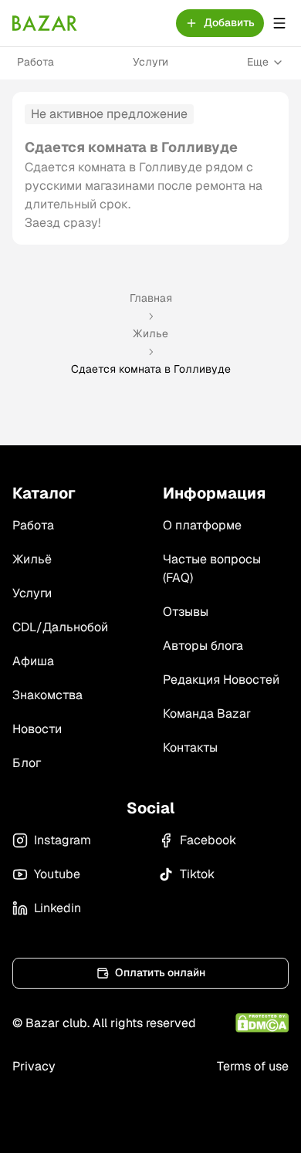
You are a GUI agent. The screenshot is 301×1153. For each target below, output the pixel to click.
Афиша (33, 661)
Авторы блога (203, 645)
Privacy (34, 1066)
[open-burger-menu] (279, 23)
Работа (35, 62)
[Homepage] (44, 23)
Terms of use (253, 1066)
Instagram (62, 840)
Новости (37, 729)
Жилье (150, 333)
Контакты (190, 747)
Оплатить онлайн (160, 972)
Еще (258, 62)
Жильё (32, 559)
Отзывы (185, 612)
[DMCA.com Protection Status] (262, 1023)
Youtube (57, 874)
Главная (151, 298)
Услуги (150, 62)
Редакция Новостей (221, 679)
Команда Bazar (207, 713)
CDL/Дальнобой (60, 627)
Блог (26, 763)
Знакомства (47, 695)
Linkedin (57, 908)
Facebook (208, 840)
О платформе (202, 525)
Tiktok (197, 874)
